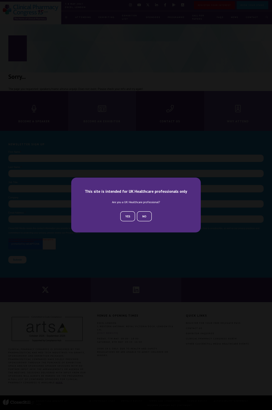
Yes (127, 216)
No (144, 216)
